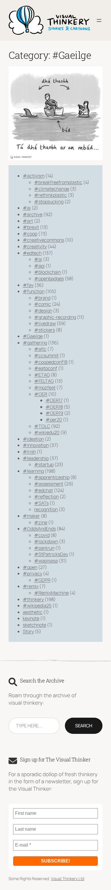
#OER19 (54, 413)
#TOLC (42, 426)
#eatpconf (45, 368)
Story (28, 631)
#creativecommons (43, 240)
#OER (40, 394)
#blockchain (47, 272)
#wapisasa (46, 561)
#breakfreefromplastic (58, 182)
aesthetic (32, 612)
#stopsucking (48, 201)
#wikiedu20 (46, 432)
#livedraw (45, 323)
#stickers (44, 330)
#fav (28, 285)
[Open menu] (99, 20)
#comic (42, 304)
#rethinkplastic (50, 195)
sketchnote (34, 625)
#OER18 (54, 407)
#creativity (35, 246)
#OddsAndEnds (39, 528)
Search (83, 726)
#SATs (41, 503)
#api (39, 266)
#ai (27, 208)
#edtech (32, 253)
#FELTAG (44, 381)
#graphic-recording (55, 317)
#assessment (48, 484)
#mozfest (45, 387)
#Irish (29, 452)
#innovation (36, 445)
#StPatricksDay (51, 554)
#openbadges (49, 278)
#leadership (36, 458)
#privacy (32, 573)
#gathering (35, 343)
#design (43, 310)
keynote (31, 618)
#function (33, 291)
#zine (40, 522)
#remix (30, 586)
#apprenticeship (51, 477)
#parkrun (44, 548)
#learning (33, 471)
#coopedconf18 (50, 362)
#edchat (43, 490)
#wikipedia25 (37, 605)
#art (28, 221)
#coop (30, 234)
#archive (32, 214)
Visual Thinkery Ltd (67, 878)
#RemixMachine (51, 593)
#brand (42, 298)
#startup (44, 464)
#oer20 (54, 419)
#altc (40, 349)
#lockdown (46, 541)
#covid (42, 535)
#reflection (46, 496)
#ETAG (42, 375)
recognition (46, 509)
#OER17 (54, 400)
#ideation (33, 439)
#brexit (31, 227)
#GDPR (42, 580)
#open (30, 567)
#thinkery (33, 599)
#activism (33, 176)
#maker (31, 516)
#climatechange (51, 189)
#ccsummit (46, 355)
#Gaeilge (33, 336)
